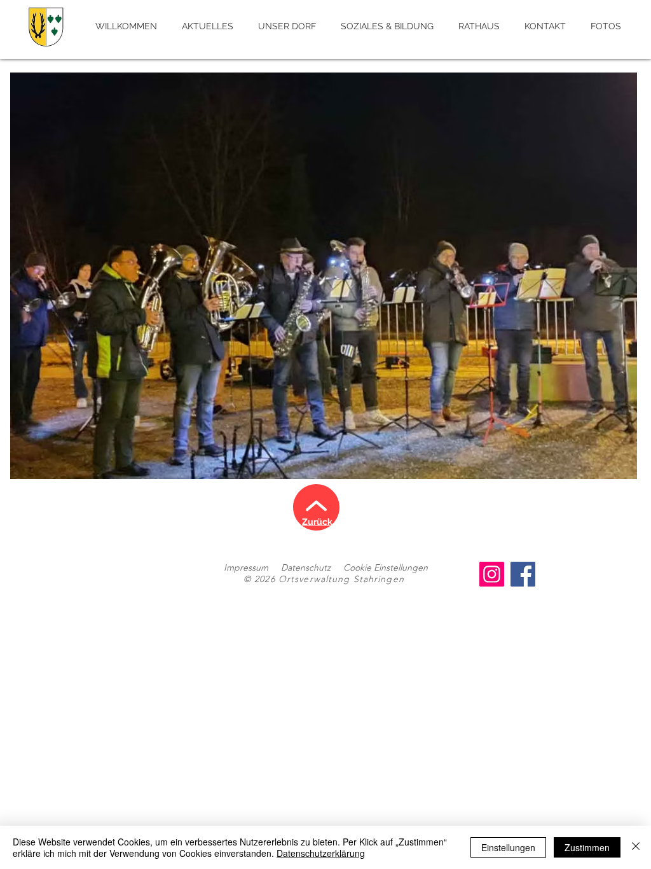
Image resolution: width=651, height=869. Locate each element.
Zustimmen (587, 847)
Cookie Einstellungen (385, 567)
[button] (323, 276)
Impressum (246, 567)
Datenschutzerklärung (321, 853)
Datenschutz (306, 567)
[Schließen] (635, 847)
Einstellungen (508, 847)
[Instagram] (491, 574)
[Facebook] (523, 574)
